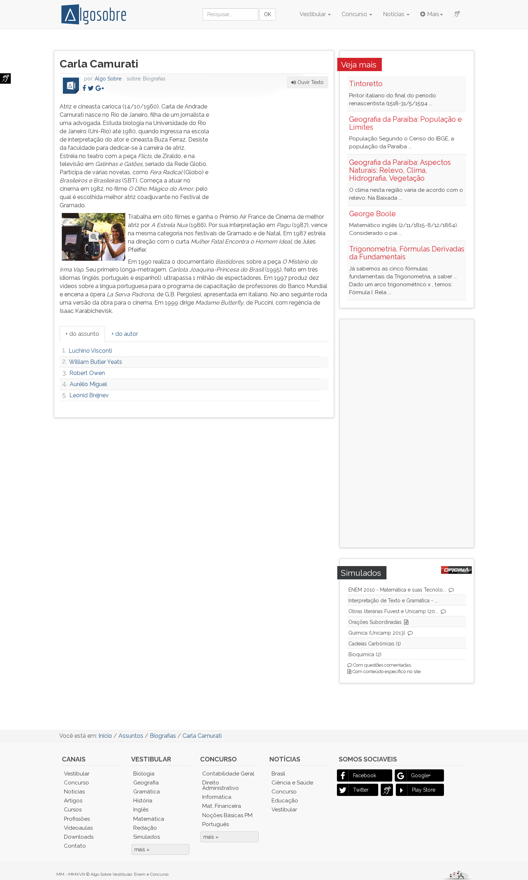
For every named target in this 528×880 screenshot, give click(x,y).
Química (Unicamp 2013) (376, 633)
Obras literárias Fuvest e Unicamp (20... (393, 611)
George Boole (372, 213)
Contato (75, 846)
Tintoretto (366, 83)
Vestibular (313, 14)
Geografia (146, 782)
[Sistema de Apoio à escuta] (5, 78)
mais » (141, 849)
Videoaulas (78, 828)
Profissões (77, 819)
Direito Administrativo (220, 785)
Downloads (78, 837)
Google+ (421, 775)
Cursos (73, 809)
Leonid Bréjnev (89, 395)
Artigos (73, 800)
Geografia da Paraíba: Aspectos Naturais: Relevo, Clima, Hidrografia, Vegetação (400, 170)
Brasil (278, 773)
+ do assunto (82, 333)
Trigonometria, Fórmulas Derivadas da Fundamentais (406, 253)
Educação (285, 800)
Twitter (361, 790)
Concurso (355, 14)
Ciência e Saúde (292, 782)
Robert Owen (87, 373)
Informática (216, 797)
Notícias (394, 14)
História (142, 800)
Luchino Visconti (90, 350)
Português (215, 824)
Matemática (148, 819)
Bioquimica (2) (364, 654)
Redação (145, 828)
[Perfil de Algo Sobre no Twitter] (91, 88)
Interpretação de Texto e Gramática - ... (393, 600)
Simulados (146, 837)
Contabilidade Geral (228, 773)
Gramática (146, 791)
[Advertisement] (274, 148)
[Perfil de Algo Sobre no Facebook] (84, 88)
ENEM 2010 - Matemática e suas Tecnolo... (397, 590)
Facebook (364, 775)
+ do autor (124, 333)
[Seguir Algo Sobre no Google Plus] (100, 88)
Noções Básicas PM (227, 815)
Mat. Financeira (221, 806)
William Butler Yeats (95, 361)
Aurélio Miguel (88, 384)
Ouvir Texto (310, 82)
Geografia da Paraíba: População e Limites (405, 123)
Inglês (140, 809)
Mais (433, 14)
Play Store (423, 790)
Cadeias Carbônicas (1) (374, 644)
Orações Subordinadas (375, 622)
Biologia (143, 773)
